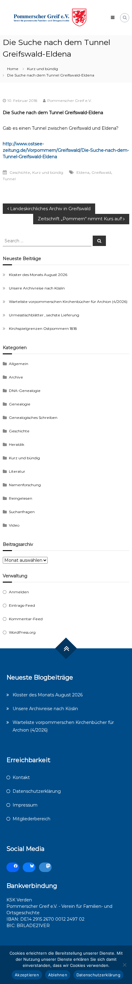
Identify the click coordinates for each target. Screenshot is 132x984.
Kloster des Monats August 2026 (38, 274)
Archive (16, 377)
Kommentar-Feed (26, 619)
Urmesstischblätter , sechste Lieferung (44, 315)
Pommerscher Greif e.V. (69, 100)
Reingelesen (20, 498)
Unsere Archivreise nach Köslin (37, 288)
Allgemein (18, 363)
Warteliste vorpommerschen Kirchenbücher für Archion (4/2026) (68, 301)
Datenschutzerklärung (37, 791)
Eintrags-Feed (22, 605)
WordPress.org (22, 632)
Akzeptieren (27, 974)
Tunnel (9, 179)
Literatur (17, 471)
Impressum (25, 805)
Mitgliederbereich (31, 819)
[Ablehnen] (124, 965)
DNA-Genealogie (25, 390)
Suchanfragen (22, 511)
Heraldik (16, 444)
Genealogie (19, 404)
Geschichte (20, 172)
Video (14, 525)
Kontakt (21, 777)
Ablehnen (57, 974)
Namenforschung (25, 485)
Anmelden (19, 592)
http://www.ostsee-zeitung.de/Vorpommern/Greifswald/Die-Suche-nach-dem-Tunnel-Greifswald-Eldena (66, 150)
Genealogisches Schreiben (33, 417)
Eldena (82, 172)
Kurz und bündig (42, 68)
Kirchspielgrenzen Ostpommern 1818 (43, 328)
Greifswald (101, 172)
